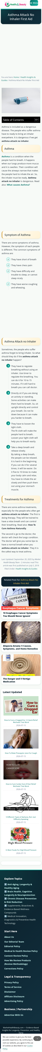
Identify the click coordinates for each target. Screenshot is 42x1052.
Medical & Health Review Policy (21, 951)
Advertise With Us (13, 1015)
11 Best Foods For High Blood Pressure (21, 850)
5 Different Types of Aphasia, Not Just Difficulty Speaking (21, 818)
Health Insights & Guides (26, 568)
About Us (9, 937)
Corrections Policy (13, 968)
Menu (35, 3)
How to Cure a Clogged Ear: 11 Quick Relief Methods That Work (21, 721)
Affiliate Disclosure (14, 996)
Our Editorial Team (14, 941)
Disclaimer (10, 991)
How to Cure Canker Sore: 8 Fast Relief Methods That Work (21, 785)
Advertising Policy (13, 1001)
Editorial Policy (12, 946)
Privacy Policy (11, 982)
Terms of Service (12, 987)
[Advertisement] (21, 47)
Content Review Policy (16, 955)
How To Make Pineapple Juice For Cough (21, 753)
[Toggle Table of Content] (35, 120)
